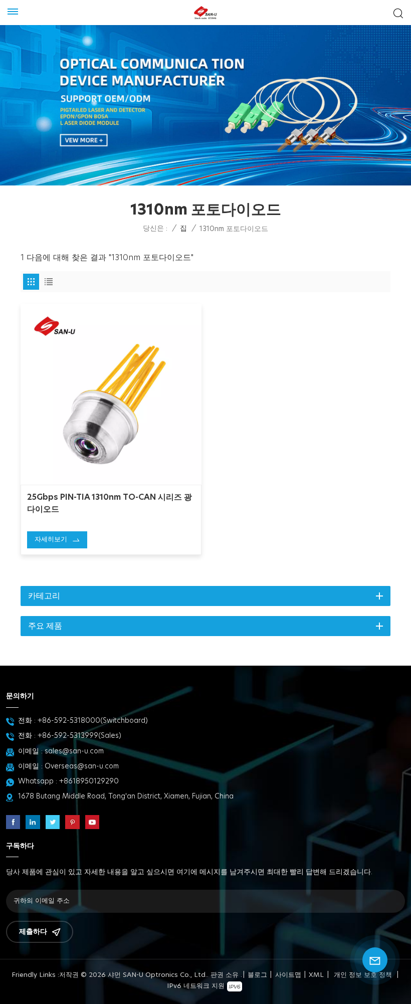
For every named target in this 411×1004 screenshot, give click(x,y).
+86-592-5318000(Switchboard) (93, 720)
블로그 (257, 975)
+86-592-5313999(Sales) (79, 735)
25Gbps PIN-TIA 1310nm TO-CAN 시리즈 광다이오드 (109, 503)
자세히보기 (51, 539)
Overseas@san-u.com (82, 766)
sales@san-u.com (74, 751)
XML (316, 975)
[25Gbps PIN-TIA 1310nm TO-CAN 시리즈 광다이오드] (111, 394)
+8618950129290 (89, 781)
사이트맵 (288, 975)
